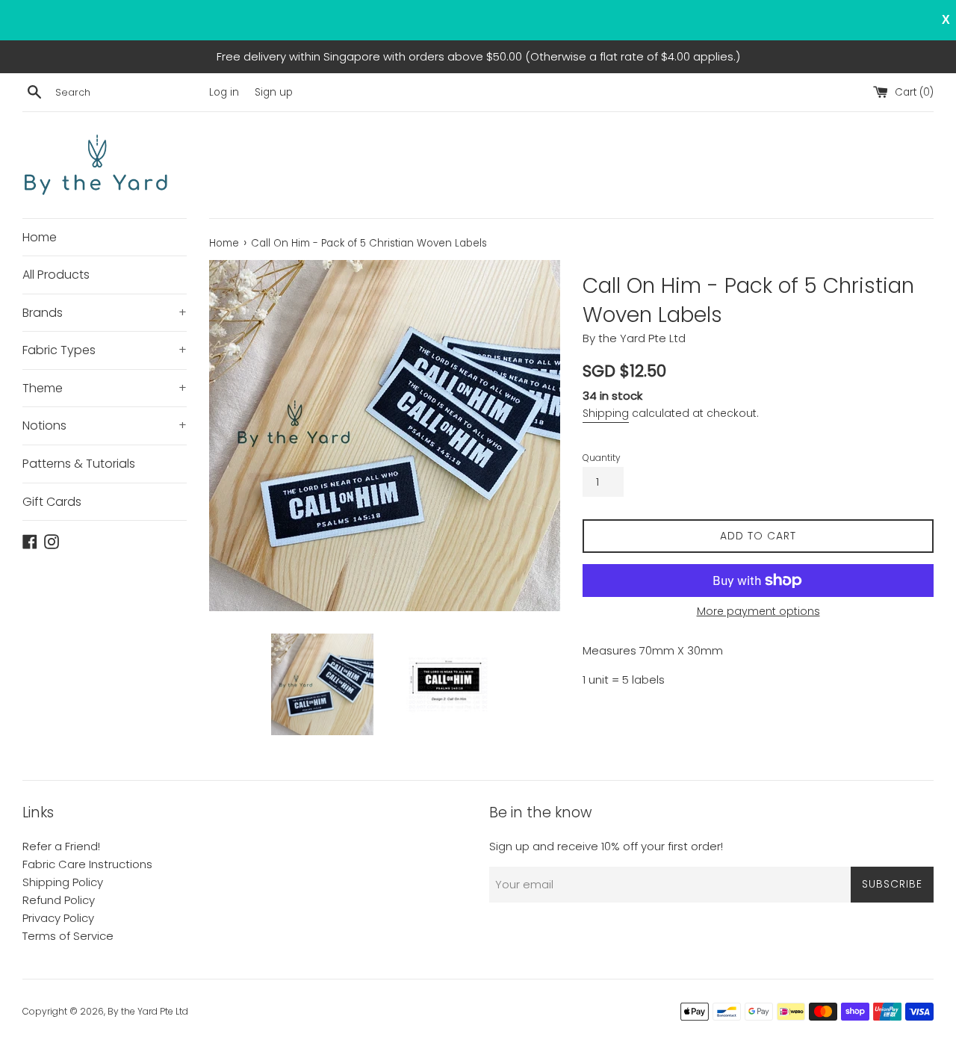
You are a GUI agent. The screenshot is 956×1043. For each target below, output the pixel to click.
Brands (104, 312)
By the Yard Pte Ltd (148, 1011)
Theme (104, 388)
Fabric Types (104, 350)
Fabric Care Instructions (87, 864)
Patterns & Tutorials (78, 463)
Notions (104, 425)
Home (39, 237)
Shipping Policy (62, 882)
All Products (56, 274)
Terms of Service (68, 936)
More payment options (758, 611)
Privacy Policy (58, 918)
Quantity (602, 457)
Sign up (274, 92)
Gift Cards (51, 501)
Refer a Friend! (61, 846)
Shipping (606, 413)
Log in (224, 92)
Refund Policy (58, 900)
